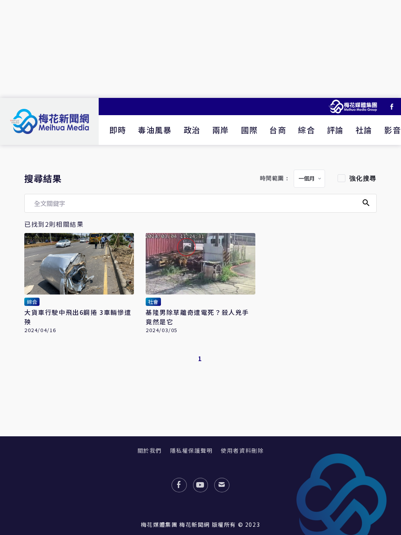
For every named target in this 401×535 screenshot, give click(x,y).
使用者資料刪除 (242, 450)
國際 (249, 130)
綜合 (306, 130)
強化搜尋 (363, 178)
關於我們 (149, 450)
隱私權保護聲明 (191, 450)
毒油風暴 (155, 130)
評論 (335, 130)
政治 (192, 130)
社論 (364, 130)
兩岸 (220, 130)
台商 (277, 130)
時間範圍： (275, 178)
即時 (117, 130)
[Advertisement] (200, 49)
